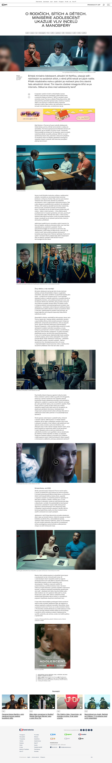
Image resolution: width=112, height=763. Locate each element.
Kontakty (36, 751)
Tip (36, 32)
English (28, 757)
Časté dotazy (37, 749)
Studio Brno (36, 739)
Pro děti (66, 1)
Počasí (21, 745)
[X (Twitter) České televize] (89, 730)
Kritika (79, 32)
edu (70, 1)
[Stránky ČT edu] (85, 738)
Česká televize (39, 1)
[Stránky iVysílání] (85, 734)
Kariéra (35, 745)
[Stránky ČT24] (52, 735)
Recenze (32, 32)
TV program (61, 1)
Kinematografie (42, 32)
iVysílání (55, 1)
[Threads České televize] (91, 730)
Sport (51, 1)
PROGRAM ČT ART (93, 5)
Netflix (52, 32)
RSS (91, 757)
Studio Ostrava (37, 741)
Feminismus (68, 32)
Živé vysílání (22, 736)
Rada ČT (36, 743)
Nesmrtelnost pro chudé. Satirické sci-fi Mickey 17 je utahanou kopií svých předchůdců (96, 716)
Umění (74, 32)
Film (48, 32)
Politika (84, 32)
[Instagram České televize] (81, 730)
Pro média (36, 734)
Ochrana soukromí (35, 757)
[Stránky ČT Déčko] (52, 739)
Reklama (36, 736)
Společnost (58, 32)
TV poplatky (22, 739)
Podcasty (22, 743)
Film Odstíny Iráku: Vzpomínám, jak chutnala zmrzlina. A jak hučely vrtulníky (69, 716)
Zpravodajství (46, 1)
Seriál (27, 32)
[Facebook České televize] (84, 730)
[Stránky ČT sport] (68, 735)
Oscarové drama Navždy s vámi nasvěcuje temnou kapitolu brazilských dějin (13, 716)
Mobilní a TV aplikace (24, 749)
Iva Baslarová (19, 77)
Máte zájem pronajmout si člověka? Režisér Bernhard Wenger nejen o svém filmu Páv (41, 716)
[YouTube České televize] (86, 730)
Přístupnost (42, 757)
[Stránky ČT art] (67, 739)
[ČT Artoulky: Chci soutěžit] (56, 115)
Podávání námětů (38, 747)
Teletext (21, 741)
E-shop (21, 747)
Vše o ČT (74, 1)
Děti (63, 32)
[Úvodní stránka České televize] (27, 730)
